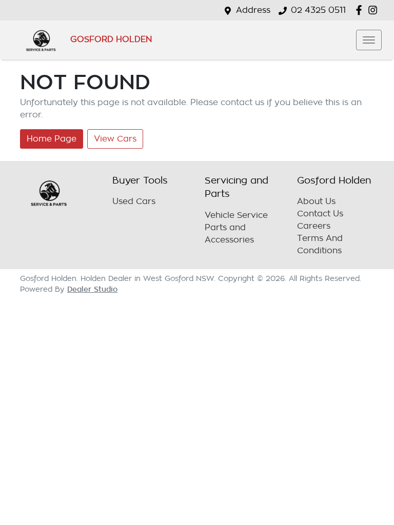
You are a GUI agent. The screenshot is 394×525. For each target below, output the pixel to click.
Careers (313, 226)
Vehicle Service (236, 215)
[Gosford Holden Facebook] (361, 10)
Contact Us (320, 214)
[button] (369, 40)
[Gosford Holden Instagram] (375, 10)
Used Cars (133, 201)
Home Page (51, 139)
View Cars (115, 139)
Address (253, 10)
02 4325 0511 (318, 10)
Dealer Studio (92, 289)
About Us (316, 201)
